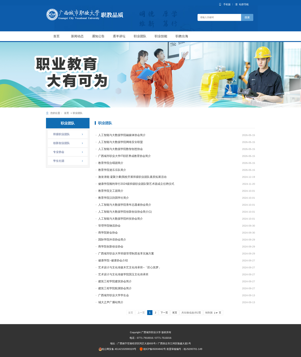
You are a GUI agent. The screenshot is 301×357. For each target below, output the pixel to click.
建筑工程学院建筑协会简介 (115, 281)
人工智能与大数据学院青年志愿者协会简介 (124, 204)
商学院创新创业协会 (110, 246)
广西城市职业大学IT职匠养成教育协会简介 (124, 155)
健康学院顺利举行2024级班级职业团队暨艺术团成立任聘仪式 (136, 183)
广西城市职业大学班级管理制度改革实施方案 (126, 253)
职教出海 (182, 36)
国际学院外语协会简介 (112, 239)
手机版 (227, 4)
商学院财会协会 (108, 232)
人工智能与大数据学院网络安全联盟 (120, 142)
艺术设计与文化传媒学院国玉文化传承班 (123, 274)
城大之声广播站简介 (110, 302)
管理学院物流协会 (109, 225)
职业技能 (161, 36)
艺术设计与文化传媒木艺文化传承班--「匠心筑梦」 (129, 267)
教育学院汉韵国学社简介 (113, 197)
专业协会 (58, 151)
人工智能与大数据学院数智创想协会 (120, 149)
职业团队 (140, 36)
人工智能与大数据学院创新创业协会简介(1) (125, 211)
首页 (56, 36)
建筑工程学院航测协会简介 (115, 288)
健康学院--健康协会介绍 (113, 260)
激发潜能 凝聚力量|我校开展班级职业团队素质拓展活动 (132, 176)
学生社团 (58, 160)
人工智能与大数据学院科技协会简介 (120, 218)
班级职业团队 (61, 134)
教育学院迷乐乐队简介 (112, 169)
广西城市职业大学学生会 (113, 295)
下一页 (164, 312)
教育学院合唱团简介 (110, 162)
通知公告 (98, 36)
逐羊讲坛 (119, 36)
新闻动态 (77, 36)
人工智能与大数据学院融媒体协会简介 (122, 135)
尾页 (174, 312)
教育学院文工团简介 (110, 190)
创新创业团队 (61, 143)
